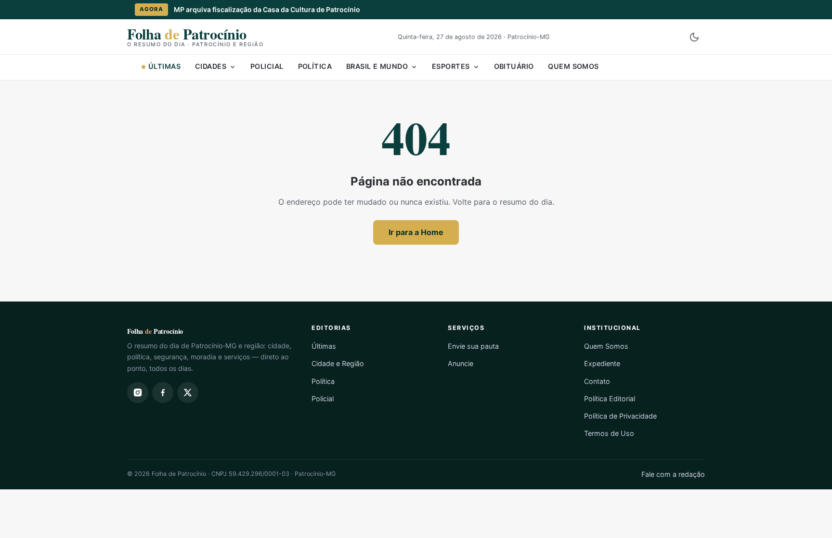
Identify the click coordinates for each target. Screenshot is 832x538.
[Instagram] (137, 392)
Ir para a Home (416, 232)
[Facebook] (162, 392)
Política (315, 66)
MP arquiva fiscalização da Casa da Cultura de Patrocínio (267, 9)
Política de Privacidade (620, 416)
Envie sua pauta (473, 346)
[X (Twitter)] (187, 392)
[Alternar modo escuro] (694, 37)
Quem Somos (573, 66)
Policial (266, 66)
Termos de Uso (609, 433)
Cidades (210, 66)
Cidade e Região (338, 363)
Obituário (514, 66)
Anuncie (460, 363)
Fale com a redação (673, 474)
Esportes (450, 66)
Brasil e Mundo (377, 66)
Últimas (164, 66)
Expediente (602, 363)
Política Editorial (609, 398)
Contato (597, 381)
